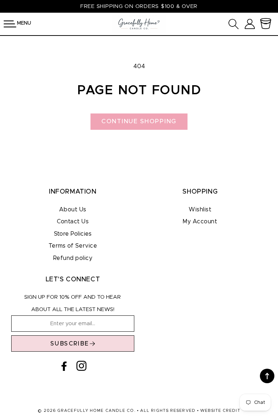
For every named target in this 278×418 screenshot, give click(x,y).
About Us (73, 209)
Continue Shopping (139, 121)
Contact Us (73, 221)
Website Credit (220, 411)
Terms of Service (73, 246)
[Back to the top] (267, 376)
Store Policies (73, 234)
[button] (10, 24)
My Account (200, 221)
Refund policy (72, 258)
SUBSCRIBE (69, 344)
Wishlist (200, 209)
